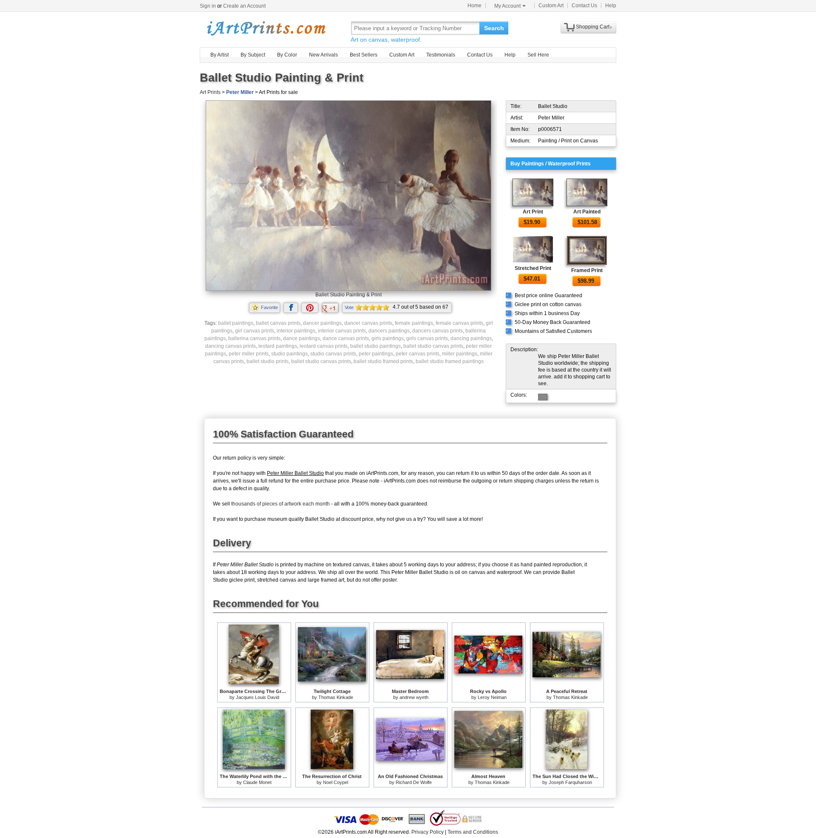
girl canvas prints (254, 331)
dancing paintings (471, 338)
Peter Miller (240, 92)
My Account (507, 6)
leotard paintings (277, 346)
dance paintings (301, 338)
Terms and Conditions (473, 832)
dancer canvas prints (368, 323)
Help (610, 6)
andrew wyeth (414, 697)
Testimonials (440, 55)
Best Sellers (363, 55)
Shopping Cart (592, 27)
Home (475, 6)
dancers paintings (389, 331)
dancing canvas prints (230, 346)
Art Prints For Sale (265, 28)
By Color (287, 55)
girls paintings (387, 338)
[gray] (542, 397)
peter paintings (376, 354)
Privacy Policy (427, 832)
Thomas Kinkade (335, 697)
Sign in (208, 6)
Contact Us (584, 6)
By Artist (219, 55)
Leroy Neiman (492, 697)
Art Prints (210, 92)
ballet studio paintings (375, 346)
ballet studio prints (267, 361)
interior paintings (296, 331)
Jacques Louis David (257, 697)
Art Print (533, 212)
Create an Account (244, 6)
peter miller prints (249, 354)
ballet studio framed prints (383, 361)
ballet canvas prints (278, 323)
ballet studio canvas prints (433, 346)
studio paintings (289, 354)
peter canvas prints (417, 354)
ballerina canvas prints (254, 338)
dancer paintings (322, 323)
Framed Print (587, 270)
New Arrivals (323, 55)
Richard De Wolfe (414, 782)
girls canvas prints (427, 338)
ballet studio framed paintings (450, 361)
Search (494, 28)
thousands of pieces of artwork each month (280, 504)
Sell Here (538, 55)
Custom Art (551, 6)
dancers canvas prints (437, 331)
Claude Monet (257, 782)
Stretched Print (533, 268)
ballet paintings (235, 323)
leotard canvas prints (324, 346)
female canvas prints (459, 323)
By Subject (253, 55)
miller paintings (459, 354)
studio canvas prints (333, 354)
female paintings (414, 323)
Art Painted (587, 212)
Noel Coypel (335, 782)
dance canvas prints (346, 338)
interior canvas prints (342, 331)
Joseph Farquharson (570, 782)
